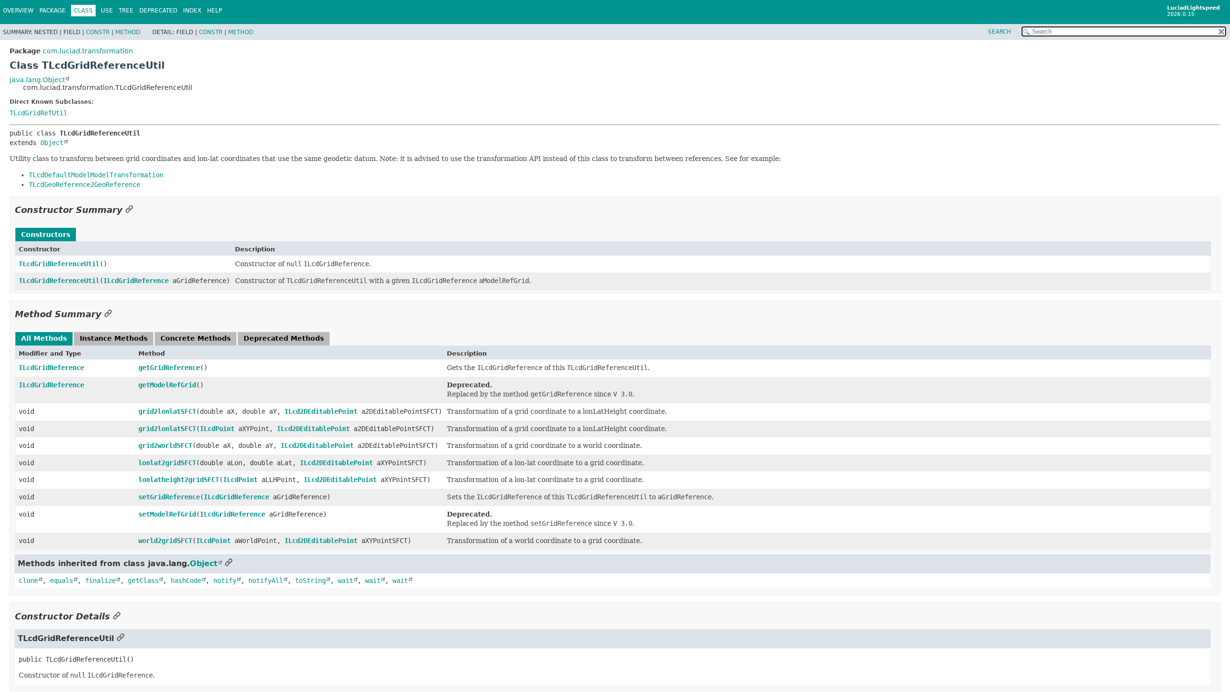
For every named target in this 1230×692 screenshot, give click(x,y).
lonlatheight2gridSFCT (178, 479)
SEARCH (999, 31)
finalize (100, 580)
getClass (143, 580)
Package (52, 10)
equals (61, 580)
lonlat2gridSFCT (167, 463)
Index (192, 10)
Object (51, 143)
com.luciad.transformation (88, 51)
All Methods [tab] (44, 338)
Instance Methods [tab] (114, 338)
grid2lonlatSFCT (167, 411)
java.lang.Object (37, 80)
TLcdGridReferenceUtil (59, 264)
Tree (126, 10)
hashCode (186, 580)
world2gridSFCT (165, 540)
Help (214, 10)
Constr (98, 32)
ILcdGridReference (136, 280)
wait (345, 580)
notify (224, 580)
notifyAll (265, 580)
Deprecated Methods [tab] (284, 338)
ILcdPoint (217, 428)
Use (107, 10)
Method (127, 32)
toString (310, 580)
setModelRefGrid (167, 514)
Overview (18, 10)
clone (28, 580)
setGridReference (169, 497)
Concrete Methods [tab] (195, 338)
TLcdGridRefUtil (38, 113)
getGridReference (169, 367)
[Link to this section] (129, 210)
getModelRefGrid (167, 385)
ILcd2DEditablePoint (320, 411)
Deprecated (158, 10)
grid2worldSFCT (165, 445)
